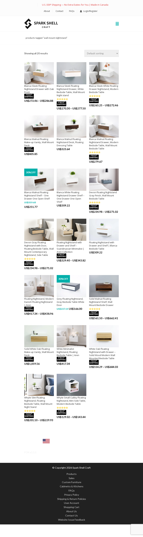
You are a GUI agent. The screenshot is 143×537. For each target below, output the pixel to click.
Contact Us (71, 515)
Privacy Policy (71, 494)
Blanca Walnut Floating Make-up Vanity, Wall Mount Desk (39, 142)
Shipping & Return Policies (71, 498)
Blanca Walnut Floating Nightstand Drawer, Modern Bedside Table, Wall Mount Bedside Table (103, 144)
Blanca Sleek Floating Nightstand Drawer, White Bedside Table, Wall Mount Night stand (71, 90)
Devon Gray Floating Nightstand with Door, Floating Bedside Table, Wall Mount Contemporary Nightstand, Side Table (39, 249)
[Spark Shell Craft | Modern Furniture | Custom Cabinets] (41, 23)
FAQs (71, 11)
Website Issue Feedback (71, 519)
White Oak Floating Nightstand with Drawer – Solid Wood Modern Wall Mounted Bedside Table (102, 353)
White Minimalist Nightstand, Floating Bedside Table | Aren (68, 352)
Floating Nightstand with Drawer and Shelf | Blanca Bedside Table (103, 245)
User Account (71, 502)
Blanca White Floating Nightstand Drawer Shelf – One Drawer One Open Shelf (70, 197)
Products (71, 473)
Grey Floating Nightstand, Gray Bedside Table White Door (70, 302)
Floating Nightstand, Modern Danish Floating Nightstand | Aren (39, 302)
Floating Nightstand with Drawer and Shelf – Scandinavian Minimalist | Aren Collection (70, 247)
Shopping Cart (71, 507)
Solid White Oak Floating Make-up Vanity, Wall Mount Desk (39, 352)
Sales (71, 478)
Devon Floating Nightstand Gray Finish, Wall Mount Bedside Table (103, 195)
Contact (59, 11)
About (47, 11)
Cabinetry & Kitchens (71, 486)
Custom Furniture (71, 482)
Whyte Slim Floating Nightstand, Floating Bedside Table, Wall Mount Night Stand (38, 402)
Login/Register (90, 11)
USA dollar (34, 444)
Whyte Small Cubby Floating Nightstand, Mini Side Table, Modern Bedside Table (71, 400)
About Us (71, 511)
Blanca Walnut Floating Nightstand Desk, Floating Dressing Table (70, 142)
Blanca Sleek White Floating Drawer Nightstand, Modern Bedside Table (103, 89)
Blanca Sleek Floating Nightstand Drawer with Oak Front (39, 89)
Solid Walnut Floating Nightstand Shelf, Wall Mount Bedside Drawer (101, 302)
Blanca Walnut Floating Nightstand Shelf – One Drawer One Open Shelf (37, 195)
